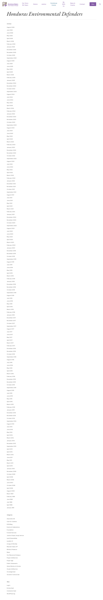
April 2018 (10, 306)
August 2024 (10, 94)
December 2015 (11, 379)
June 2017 (10, 334)
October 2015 (11, 385)
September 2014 (11, 421)
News (8, 552)
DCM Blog (9, 524)
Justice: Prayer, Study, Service (15, 535)
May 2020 (10, 237)
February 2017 (11, 346)
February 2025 (11, 77)
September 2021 (11, 192)
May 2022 (10, 170)
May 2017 (9, 337)
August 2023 (10, 128)
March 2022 (10, 175)
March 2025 (10, 75)
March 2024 (10, 108)
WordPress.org (11, 593)
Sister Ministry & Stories (14, 566)
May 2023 (10, 136)
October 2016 (11, 354)
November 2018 (11, 287)
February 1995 (11, 496)
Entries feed (10, 588)
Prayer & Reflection (12, 558)
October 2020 (11, 223)
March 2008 (10, 480)
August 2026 (10, 27)
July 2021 (9, 197)
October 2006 (11, 485)
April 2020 (10, 239)
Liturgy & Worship (12, 544)
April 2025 (10, 72)
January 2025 (11, 80)
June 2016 (10, 365)
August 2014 (10, 424)
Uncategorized (11, 572)
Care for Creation (12, 521)
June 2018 (10, 301)
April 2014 (10, 435)
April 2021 (10, 206)
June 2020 (10, 234)
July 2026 (10, 30)
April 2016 (10, 371)
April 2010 (10, 466)
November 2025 (11, 52)
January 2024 (11, 114)
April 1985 (9, 505)
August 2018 (10, 295)
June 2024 (10, 100)
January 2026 (11, 47)
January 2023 (11, 147)
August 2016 (10, 359)
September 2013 (11, 446)
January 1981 (10, 508)
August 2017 (10, 329)
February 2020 (11, 245)
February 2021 (11, 211)
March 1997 (10, 494)
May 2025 (10, 69)
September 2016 (11, 357)
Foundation (10, 530)
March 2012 (10, 454)
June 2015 (10, 396)
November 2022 (11, 153)
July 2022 (10, 164)
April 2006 (10, 488)
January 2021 (11, 214)
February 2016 (11, 376)
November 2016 (11, 351)
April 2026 (10, 38)
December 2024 (11, 83)
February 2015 (11, 407)
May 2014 (9, 432)
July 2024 (10, 97)
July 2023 (10, 130)
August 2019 (10, 262)
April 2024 (10, 105)
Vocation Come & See (13, 574)
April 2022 (10, 172)
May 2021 (9, 203)
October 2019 (11, 256)
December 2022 (11, 150)
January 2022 (11, 181)
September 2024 (12, 91)
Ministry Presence (12, 549)
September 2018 (11, 292)
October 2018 (11, 290)
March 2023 (10, 142)
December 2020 (11, 217)
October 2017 (11, 323)
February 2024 (11, 111)
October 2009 (11, 474)
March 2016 (10, 373)
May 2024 (10, 102)
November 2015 (11, 382)
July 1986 (9, 502)
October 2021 (11, 189)
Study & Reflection (12, 569)
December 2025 (11, 49)
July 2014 (9, 427)
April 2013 (10, 449)
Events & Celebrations (13, 527)
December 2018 (11, 284)
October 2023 (11, 122)
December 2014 (11, 413)
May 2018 (9, 304)
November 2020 (11, 220)
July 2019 (9, 265)
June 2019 (10, 267)
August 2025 (10, 61)
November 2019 (11, 253)
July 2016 (9, 362)
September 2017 (11, 326)
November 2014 (11, 415)
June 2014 (10, 429)
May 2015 (9, 399)
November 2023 (11, 119)
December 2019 (11, 251)
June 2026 (10, 33)
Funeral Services (11, 532)
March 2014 (10, 438)
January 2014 (11, 440)
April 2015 (10, 401)
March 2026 (10, 41)
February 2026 (11, 44)
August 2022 (10, 161)
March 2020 (10, 242)
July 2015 (9, 393)
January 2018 (11, 315)
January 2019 (11, 281)
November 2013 (11, 443)
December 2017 (11, 318)
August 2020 (10, 228)
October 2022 (11, 156)
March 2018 (10, 309)
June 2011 (9, 457)
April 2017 (10, 340)
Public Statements (12, 563)
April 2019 (10, 273)
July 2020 (10, 231)
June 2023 (10, 133)
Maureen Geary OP (12, 546)
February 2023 (11, 144)
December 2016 (11, 348)
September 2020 (12, 225)
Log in (8, 585)
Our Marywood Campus (13, 555)
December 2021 (11, 183)
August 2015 (10, 390)
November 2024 (11, 86)
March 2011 (10, 463)
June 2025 (10, 66)
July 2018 (9, 298)
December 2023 (11, 116)
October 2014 (11, 418)
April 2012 (10, 452)
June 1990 (10, 499)
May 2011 (9, 460)
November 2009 (11, 471)
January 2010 (11, 468)
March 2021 (10, 209)
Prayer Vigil (10, 560)
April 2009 (10, 477)
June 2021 (10, 200)
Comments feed (11, 591)
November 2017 (11, 320)
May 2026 (10, 35)
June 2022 (10, 167)
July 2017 (9, 332)
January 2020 (11, 248)
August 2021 (10, 195)
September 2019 (11, 259)
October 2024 (11, 89)
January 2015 (11, 410)
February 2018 (11, 312)
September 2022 (12, 158)
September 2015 (11, 387)
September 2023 (12, 125)
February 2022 (11, 178)
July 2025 (10, 63)
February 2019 (11, 278)
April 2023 (10, 139)
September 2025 (12, 58)
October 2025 (11, 55)
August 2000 (11, 491)
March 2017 (10, 343)
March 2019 (10, 276)
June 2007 (10, 482)
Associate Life (11, 519)
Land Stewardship (12, 538)
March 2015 (10, 404)
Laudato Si (10, 541)
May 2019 (9, 270)
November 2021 (11, 186)
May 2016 (9, 368)
